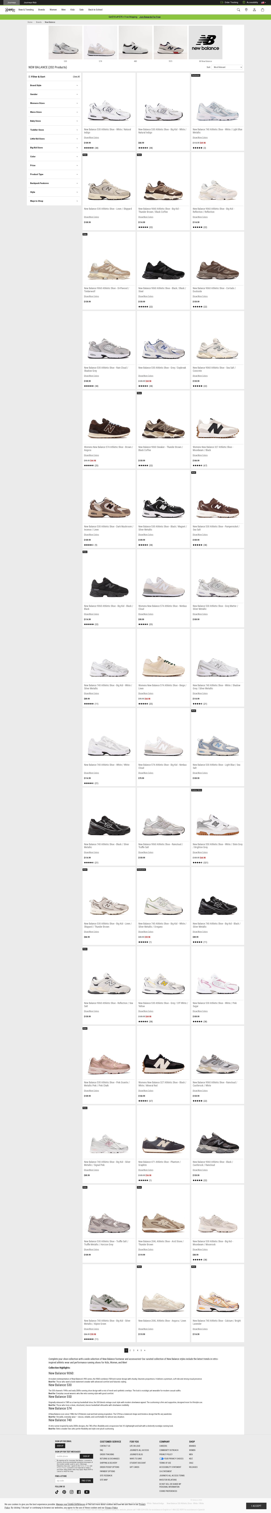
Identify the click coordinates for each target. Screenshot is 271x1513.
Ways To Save (136, 1459)
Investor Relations (168, 1480)
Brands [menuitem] (41, 9)
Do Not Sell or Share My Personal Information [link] (170, 1485)
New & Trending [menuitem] (25, 9)
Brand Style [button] (35, 85)
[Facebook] (80, 1491)
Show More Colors (91, 137)
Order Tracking (231, 2)
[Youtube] (87, 1491)
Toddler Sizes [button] (37, 130)
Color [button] (33, 156)
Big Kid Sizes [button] (36, 148)
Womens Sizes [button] (37, 103)
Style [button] (32, 192)
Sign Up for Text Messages (67, 1452)
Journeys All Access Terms (172, 1475)
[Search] (239, 10)
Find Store (86, 1481)
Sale (191, 1463)
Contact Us (105, 1446)
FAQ (101, 1450)
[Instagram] (72, 1491)
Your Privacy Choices (173, 1459)
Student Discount (138, 1463)
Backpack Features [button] (39, 183)
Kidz (191, 1459)
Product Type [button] (36, 174)
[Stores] (247, 10)
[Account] (255, 10)
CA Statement (165, 1471)
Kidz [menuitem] (72, 9)
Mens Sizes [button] (36, 112)
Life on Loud (135, 1446)
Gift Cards (134, 1467)
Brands (192, 1446)
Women (192, 1450)
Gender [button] (34, 94)
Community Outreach (168, 1450)
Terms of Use (165, 1463)
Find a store (61, 1476)
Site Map (104, 1480)
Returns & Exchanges (110, 1459)
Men (191, 1454)
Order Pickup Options (109, 1467)
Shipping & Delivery (108, 1463)
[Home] (10, 10)
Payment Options (107, 1471)
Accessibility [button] (252, 2)
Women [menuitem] (53, 9)
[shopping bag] (263, 10)
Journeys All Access (139, 1450)
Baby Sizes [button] (35, 121)
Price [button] (32, 165)
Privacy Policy (165, 1454)
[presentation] (26, 10)
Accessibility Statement (170, 1467)
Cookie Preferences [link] (168, 1491)
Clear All (76, 76)
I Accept (256, 1506)
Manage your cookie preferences (70, 1504)
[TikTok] (58, 1491)
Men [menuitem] (63, 9)
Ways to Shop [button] (36, 201)
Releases (193, 1467)
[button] (263, 2)
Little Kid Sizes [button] (37, 139)
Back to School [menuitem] (95, 9)
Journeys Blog (136, 1454)
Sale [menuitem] (81, 9)
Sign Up (60, 1446)
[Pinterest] (65, 1491)
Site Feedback (106, 1475)
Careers (163, 1446)
